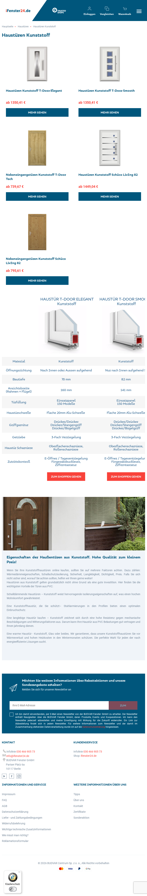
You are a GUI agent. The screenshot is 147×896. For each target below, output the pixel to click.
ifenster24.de (88, 755)
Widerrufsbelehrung (13, 823)
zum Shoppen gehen (66, 476)
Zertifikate (80, 811)
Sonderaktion (81, 817)
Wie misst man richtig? (15, 835)
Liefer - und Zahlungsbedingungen (22, 817)
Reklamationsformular (15, 841)
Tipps (77, 794)
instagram (18, 776)
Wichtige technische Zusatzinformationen (26, 829)
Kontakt (78, 806)
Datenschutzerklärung (93, 727)
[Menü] (19, 873)
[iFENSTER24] (21, 10)
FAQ (4, 800)
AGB (4, 806)
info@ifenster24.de (17, 755)
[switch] (13, 889)
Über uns (79, 800)
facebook (11, 776)
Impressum (8, 794)
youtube (4, 776)
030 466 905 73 (25, 751)
